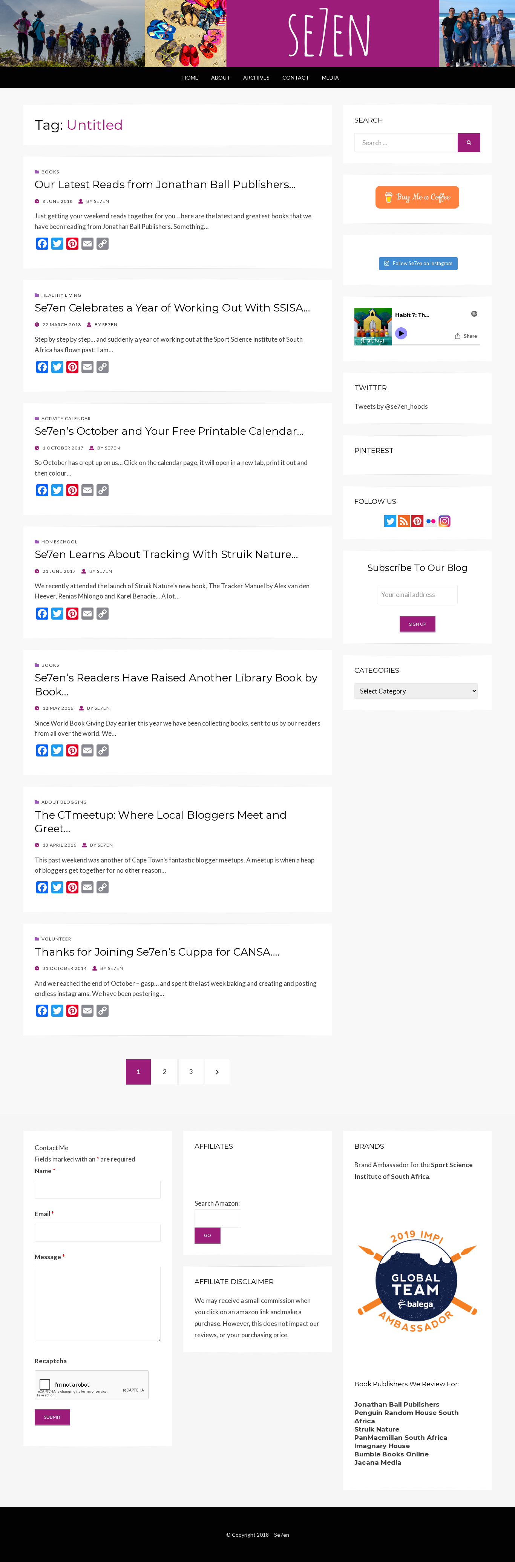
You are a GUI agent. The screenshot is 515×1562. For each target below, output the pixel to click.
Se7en (281, 1534)
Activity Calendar (66, 418)
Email (44, 1214)
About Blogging (64, 802)
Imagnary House (382, 1446)
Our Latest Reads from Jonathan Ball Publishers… (165, 184)
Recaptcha (51, 1361)
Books (50, 172)
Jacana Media (378, 1462)
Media (330, 77)
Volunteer (56, 939)
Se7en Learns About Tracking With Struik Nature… (166, 554)
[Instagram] (444, 521)
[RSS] (404, 521)
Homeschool (59, 542)
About (220, 77)
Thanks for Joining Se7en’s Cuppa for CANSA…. (157, 951)
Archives (256, 77)
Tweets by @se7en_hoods (391, 406)
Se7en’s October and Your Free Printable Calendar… (169, 431)
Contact (295, 77)
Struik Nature (376, 1429)
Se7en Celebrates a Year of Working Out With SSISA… (172, 307)
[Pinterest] (417, 521)
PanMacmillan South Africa (401, 1437)
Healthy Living (61, 295)
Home (190, 77)
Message (50, 1257)
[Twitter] (390, 521)
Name (45, 1171)
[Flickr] (431, 521)
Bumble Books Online (391, 1454)
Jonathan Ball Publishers (397, 1404)
